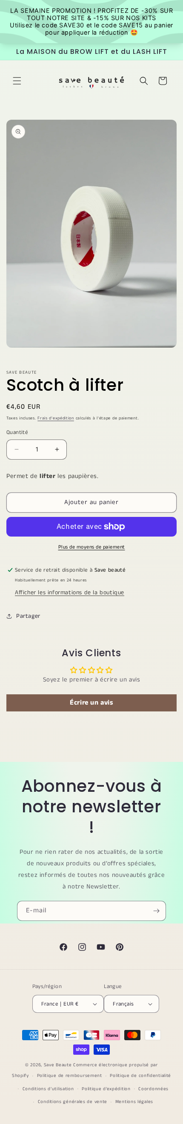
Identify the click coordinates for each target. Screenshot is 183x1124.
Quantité (17, 432)
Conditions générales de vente (72, 1101)
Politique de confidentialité (140, 1075)
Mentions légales (134, 1101)
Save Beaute (58, 1065)
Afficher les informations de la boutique (69, 592)
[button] (17, 80)
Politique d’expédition (106, 1089)
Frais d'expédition (55, 418)
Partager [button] (28, 616)
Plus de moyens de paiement (91, 547)
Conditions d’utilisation (48, 1089)
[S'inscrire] (156, 911)
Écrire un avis (91, 703)
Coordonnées (153, 1089)
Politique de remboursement (69, 1075)
